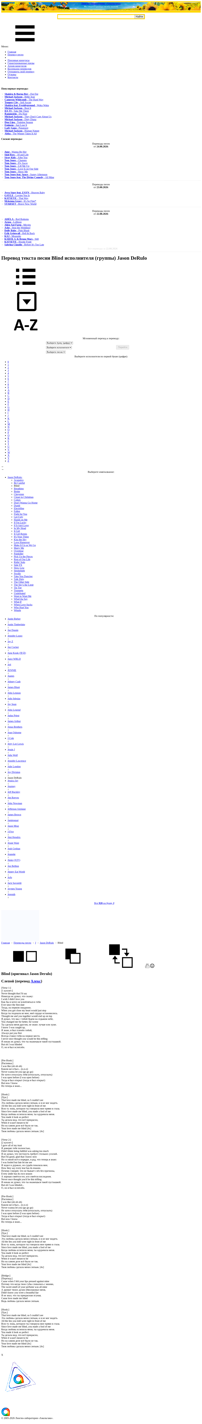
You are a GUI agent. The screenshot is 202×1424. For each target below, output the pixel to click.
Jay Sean (12, 704)
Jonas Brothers (15, 727)
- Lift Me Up (16, 166)
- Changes (15, 160)
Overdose (19, 551)
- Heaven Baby (24, 192)
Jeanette (11, 854)
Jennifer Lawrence (17, 760)
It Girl (17, 531)
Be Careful (19, 483)
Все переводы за (102, 248)
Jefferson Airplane (17, 809)
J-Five (11, 831)
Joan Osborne (14, 732)
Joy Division (14, 772)
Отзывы (12, 74)
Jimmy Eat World (16, 871)
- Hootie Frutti (17, 241)
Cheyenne (19, 494)
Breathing (19, 488)
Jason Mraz (13, 826)
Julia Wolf (13, 755)
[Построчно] (73, 967)
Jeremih (11, 894)
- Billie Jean (20, 96)
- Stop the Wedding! (17, 227)
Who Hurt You (21, 607)
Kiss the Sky (20, 539)
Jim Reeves (13, 797)
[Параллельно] (25, 967)
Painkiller (18, 553)
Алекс (36, 981)
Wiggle (17, 610)
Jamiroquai (13, 820)
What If (17, 601)
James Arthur (14, 721)
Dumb (17, 505)
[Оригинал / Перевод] (121, 967)
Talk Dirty (19, 579)
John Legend (14, 710)
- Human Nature (22, 130)
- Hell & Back (19, 233)
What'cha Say (21, 599)
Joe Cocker (13, 647)
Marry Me (19, 548)
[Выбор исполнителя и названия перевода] (25, 287)
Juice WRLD (14, 659)
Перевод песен (16, 54)
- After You (15, 157)
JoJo (10, 877)
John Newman (15, 803)
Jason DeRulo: (15, 477)
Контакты (13, 77)
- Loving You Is (17, 195)
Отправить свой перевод (21, 71)
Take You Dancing (23, 576)
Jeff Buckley (14, 792)
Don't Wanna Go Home (26, 502)
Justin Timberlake (16, 624)
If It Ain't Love (21, 525)
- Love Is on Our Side (21, 169)
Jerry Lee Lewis (16, 744)
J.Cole (11, 738)
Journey (11, 786)
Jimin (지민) (14, 860)
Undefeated (19, 593)
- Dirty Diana (20, 119)
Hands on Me (20, 519)
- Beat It (18, 108)
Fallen (17, 511)
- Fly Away (16, 163)
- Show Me (16, 171)
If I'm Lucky (20, 522)
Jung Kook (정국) (17, 653)
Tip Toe (18, 587)
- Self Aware (18, 102)
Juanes (11, 676)
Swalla (17, 573)
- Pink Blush (16, 230)
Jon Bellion (13, 866)
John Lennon (14, 693)
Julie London (14, 766)
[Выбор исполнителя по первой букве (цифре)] (25, 335)
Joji (9, 664)
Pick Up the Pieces (23, 556)
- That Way (16, 198)
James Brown (14, 814)
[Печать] (147, 967)
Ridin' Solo (19, 562)
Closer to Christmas (23, 497)
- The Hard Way (24, 99)
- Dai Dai (21, 94)
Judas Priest (13, 715)
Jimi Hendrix (14, 837)
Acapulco (19, 480)
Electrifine (19, 508)
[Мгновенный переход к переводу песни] (25, 311)
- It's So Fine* (20, 201)
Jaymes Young (15, 888)
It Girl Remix (20, 534)
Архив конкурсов (17, 66)
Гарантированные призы (21, 63)
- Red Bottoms (16, 219)
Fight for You (20, 514)
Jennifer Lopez (15, 635)
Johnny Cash (14, 681)
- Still (21, 239)
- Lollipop (13, 222)
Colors (17, 500)
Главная (12, 51)
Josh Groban (14, 848)
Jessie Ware (13, 843)
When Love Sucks (23, 604)
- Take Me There (17, 111)
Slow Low (19, 568)
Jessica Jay (13, 780)
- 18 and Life (16, 154)
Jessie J (11, 749)
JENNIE (12, 670)
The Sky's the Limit (23, 585)
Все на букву (104, 903)
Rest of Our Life (22, 559)
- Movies (17, 224)
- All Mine (29, 177)
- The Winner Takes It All (21, 133)
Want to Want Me (22, 596)
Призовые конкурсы (19, 60)
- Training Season (19, 122)
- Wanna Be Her (15, 152)
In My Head (20, 528)
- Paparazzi (16, 128)
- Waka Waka (27, 105)
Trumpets (18, 590)
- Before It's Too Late (24, 244)
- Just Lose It (16, 125)
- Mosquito (12, 236)
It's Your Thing (21, 536)
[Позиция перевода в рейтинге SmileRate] (152, 967)
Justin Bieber (14, 618)
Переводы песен (22, 942)
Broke (17, 491)
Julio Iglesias (14, 698)
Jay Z (10, 641)
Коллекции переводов (19, 68)
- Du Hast (16, 113)
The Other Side (21, 582)
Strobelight (19, 570)
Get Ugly (18, 517)
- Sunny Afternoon (25, 174)
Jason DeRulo (47, 942)
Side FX (18, 565)
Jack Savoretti (14, 883)
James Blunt (14, 687)
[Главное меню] (25, 43)
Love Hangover (22, 542)
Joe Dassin (13, 630)
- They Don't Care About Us (28, 116)
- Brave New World (20, 204)
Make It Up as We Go (25, 545)
